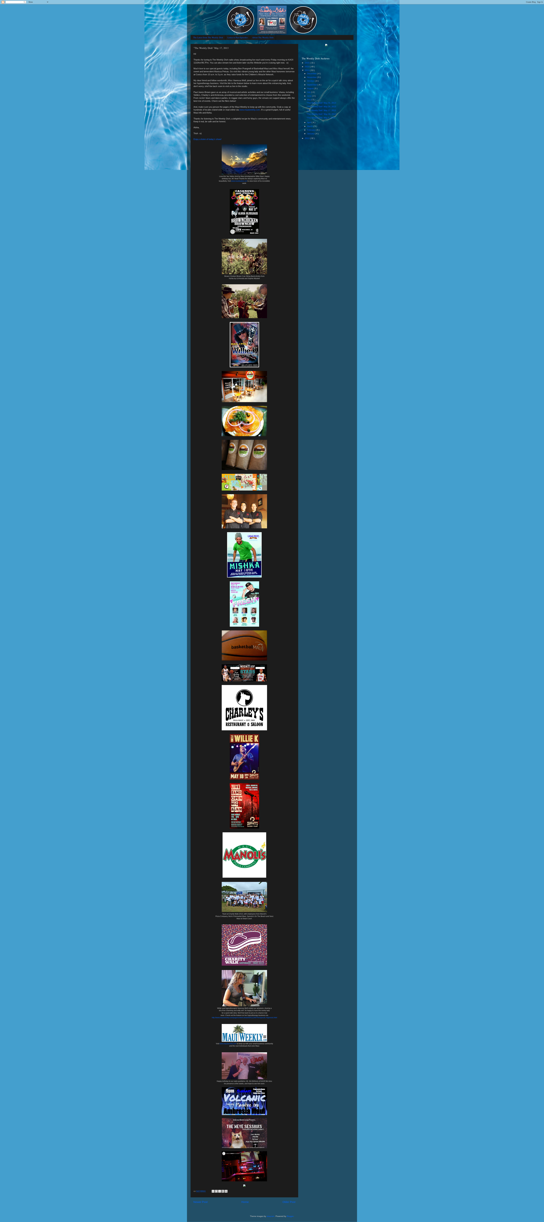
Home (245, 1201)
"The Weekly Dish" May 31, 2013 (321, 103)
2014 (307, 67)
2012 (307, 138)
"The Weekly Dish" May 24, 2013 (321, 107)
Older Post (288, 1201)
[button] (244, 1185)
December (312, 74)
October (311, 81)
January (311, 134)
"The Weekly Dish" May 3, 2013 (321, 118)
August (310, 88)
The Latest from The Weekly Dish (208, 37)
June (309, 96)
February (311, 130)
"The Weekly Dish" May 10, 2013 (321, 114)
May (309, 100)
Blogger (290, 1216)
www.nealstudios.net (239, 181)
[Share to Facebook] (222, 1191)
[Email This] (213, 1191)
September (312, 85)
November (312, 77)
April (309, 122)
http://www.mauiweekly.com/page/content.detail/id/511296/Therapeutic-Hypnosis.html (244, 1018)
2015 (307, 63)
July (309, 92)
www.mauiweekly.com (249, 110)
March (310, 126)
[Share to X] (219, 1191)
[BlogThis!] (216, 1191)
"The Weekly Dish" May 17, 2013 (321, 110)
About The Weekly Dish (263, 37)
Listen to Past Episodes (238, 37)
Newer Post (200, 1201)
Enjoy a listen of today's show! (207, 139)
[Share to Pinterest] (226, 1191)
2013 (307, 70)
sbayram (270, 1216)
